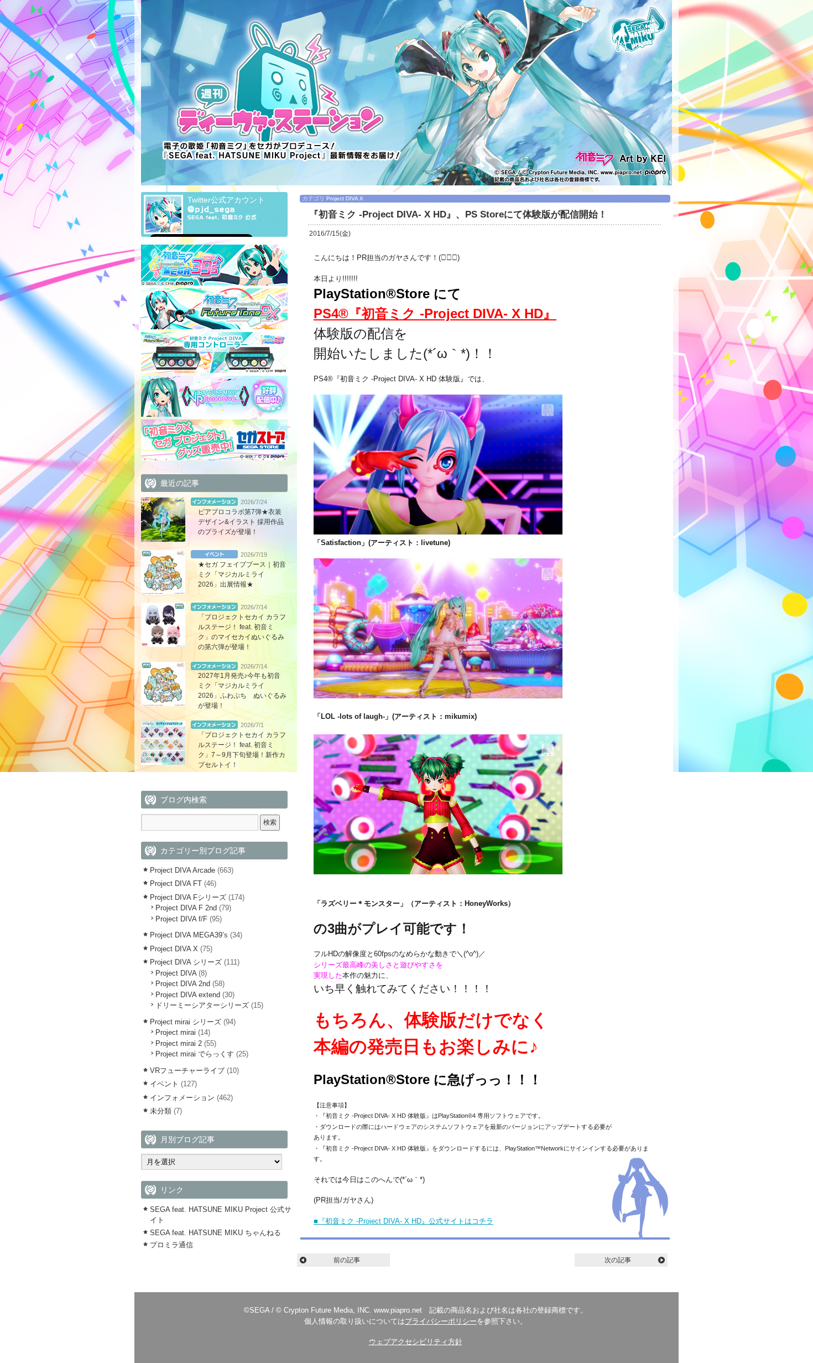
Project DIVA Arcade (182, 870)
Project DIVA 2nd (182, 984)
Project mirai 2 (178, 1043)
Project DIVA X (344, 198)
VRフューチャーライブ (187, 1070)
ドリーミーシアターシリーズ (202, 1005)
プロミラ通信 (171, 1245)
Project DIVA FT (176, 883)
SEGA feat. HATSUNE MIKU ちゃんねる (215, 1233)
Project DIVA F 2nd (186, 908)
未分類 (160, 1111)
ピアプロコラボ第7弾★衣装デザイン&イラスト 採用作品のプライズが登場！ (241, 522)
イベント (214, 554)
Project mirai (175, 1032)
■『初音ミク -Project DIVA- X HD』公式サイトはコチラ (403, 1221)
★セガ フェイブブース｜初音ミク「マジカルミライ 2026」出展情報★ (242, 574)
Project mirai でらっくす (194, 1054)
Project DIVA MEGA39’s (189, 935)
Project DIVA (175, 973)
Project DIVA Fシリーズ (188, 897)
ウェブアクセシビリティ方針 (415, 1342)
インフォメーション (214, 501)
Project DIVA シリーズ (186, 962)
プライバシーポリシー (441, 1321)
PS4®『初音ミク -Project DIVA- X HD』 (435, 313)
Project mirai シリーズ (185, 1022)
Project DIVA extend (187, 995)
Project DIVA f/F (181, 919)
